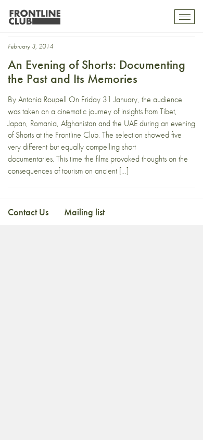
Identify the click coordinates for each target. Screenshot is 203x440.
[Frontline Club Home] (34, 14)
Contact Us (28, 212)
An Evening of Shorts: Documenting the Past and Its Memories (96, 71)
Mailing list (84, 212)
